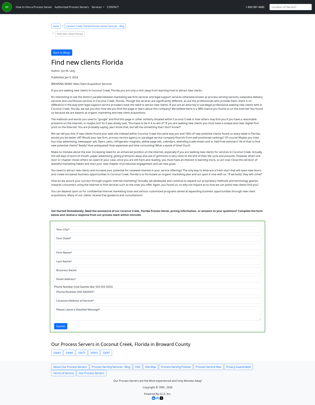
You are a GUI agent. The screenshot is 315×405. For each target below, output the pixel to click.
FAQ (137, 367)
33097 (106, 353)
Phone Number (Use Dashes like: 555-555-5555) (83, 287)
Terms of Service (63, 373)
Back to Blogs (61, 52)
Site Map (150, 367)
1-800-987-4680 (255, 7)
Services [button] (97, 7)
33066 (69, 353)
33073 (81, 353)
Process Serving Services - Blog (111, 367)
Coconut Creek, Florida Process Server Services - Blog (95, 26)
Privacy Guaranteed (238, 367)
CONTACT (113, 7)
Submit (60, 326)
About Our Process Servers (70, 367)
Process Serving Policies (176, 367)
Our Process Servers (91, 373)
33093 (94, 353)
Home (56, 26)
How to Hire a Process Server (34, 7)
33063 (57, 353)
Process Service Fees (208, 367)
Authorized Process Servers (72, 7)
